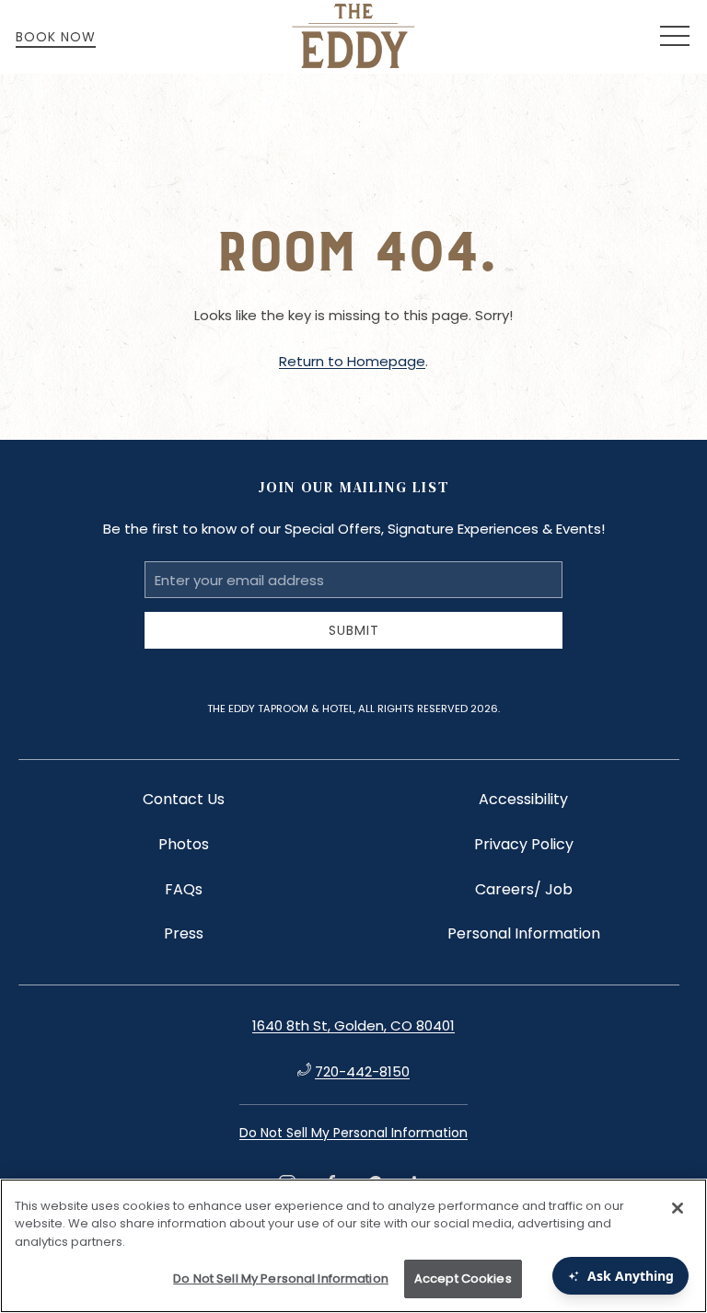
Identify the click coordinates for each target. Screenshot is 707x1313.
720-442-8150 (362, 1071)
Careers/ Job (524, 889)
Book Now (56, 37)
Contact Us (184, 799)
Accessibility (523, 799)
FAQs (184, 889)
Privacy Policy (524, 844)
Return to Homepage (352, 361)
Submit (354, 630)
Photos (183, 844)
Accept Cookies (463, 1278)
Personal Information (523, 933)
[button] (675, 37)
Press (183, 933)
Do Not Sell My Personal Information (280, 1278)
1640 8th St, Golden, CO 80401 (353, 1025)
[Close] (677, 1208)
